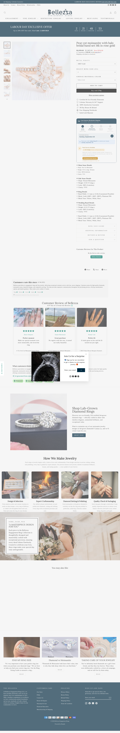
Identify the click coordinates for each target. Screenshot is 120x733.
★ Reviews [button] (2, 368)
